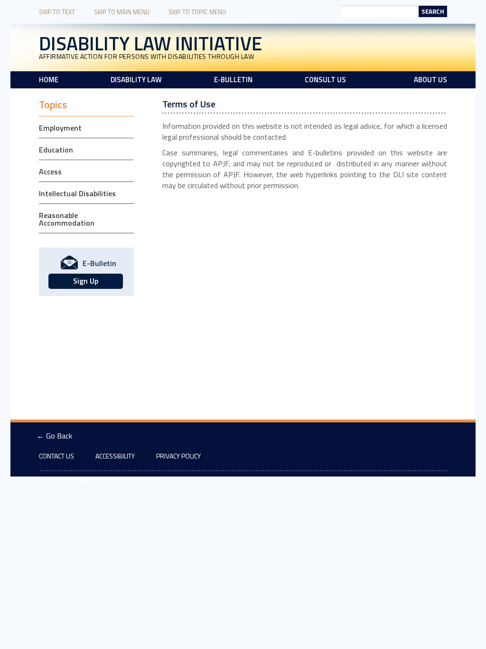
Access (50, 171)
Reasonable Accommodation (66, 219)
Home (48, 79)
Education (56, 149)
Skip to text (57, 12)
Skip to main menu (122, 12)
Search (432, 11)
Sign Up (85, 280)
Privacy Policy (178, 456)
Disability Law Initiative (150, 43)
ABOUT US (430, 79)
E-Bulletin (233, 79)
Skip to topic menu (197, 12)
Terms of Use (140, 478)
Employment (60, 128)
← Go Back (54, 435)
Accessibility (115, 456)
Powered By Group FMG (416, 478)
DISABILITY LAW (136, 79)
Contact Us (56, 456)
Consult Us (325, 79)
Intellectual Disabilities (77, 193)
